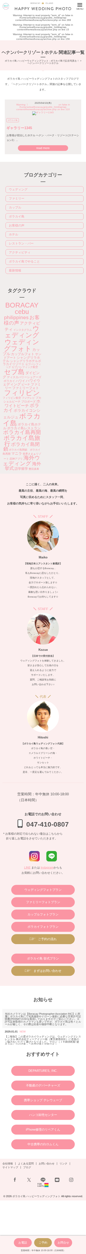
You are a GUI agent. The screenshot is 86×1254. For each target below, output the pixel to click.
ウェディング (18, 189)
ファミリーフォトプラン (43, 902)
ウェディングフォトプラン (43, 890)
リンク (63, 1163)
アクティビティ (20, 252)
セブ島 (14, 372)
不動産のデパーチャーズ (43, 1085)
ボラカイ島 (12, 120)
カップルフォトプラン (43, 914)
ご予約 (43, 1242)
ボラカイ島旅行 (22, 441)
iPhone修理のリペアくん (43, 1129)
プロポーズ (28, 401)
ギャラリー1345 (19, 128)
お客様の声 (16, 225)
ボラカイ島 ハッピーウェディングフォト (36, 1196)
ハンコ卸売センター (43, 1115)
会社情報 (7, 1163)
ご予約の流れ (47, 939)
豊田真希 (34, 468)
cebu (22, 311)
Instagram (47, 867)
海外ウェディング (21, 460)
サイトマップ (10, 1167)
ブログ (27, 1167)
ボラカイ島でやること (24, 261)
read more (43, 148)
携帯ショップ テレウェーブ (43, 1100)
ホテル (13, 234)
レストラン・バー (21, 243)
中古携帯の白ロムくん (43, 1144)
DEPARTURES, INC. (43, 1071)
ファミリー (16, 198)
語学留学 (21, 469)
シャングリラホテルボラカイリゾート (22, 362)
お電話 (22, 1242)
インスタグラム (22, 329)
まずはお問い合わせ (47, 971)
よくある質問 (26, 1163)
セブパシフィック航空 (25, 367)
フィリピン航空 (12, 397)
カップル (15, 207)
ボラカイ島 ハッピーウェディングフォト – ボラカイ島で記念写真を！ (5, 6)
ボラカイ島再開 (22, 432)
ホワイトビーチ (22, 403)
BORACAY (21, 305)
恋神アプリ (16, 458)
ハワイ (20, 381)
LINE (27, 867)
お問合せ (63, 1242)
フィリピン (22, 393)
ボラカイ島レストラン (24, 428)
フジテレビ (28, 397)
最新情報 (15, 270)
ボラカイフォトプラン (43, 926)
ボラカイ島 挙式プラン (43, 958)
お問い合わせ (46, 1163)
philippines (16, 317)
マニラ (16, 453)
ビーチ (26, 384)
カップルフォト (22, 354)
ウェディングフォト (21, 345)
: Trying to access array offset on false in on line (43, 107)
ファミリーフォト (25, 388)
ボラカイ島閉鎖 (21, 447)
